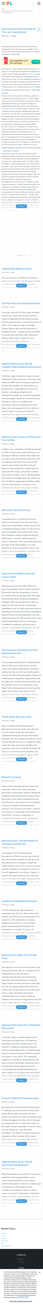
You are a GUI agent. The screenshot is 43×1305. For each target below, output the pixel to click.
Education (4, 1233)
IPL (3, 9)
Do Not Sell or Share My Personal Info (21, 1301)
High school (4, 1241)
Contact (21, 1262)
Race (2, 1243)
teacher (11, 109)
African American (6, 1246)
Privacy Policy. (24, 1297)
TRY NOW (36, 62)
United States (32, 74)
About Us (21, 1259)
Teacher (3, 1238)
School (3, 1236)
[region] (21, 1287)
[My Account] (39, 4)
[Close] (40, 1272)
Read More (21, 285)
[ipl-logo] (9, 4)
